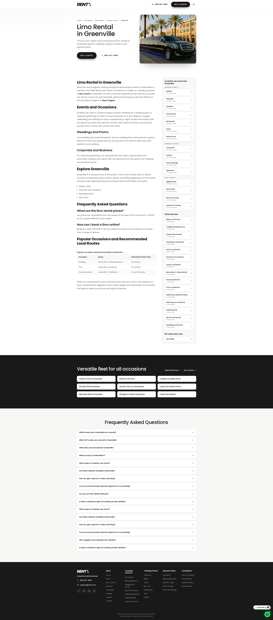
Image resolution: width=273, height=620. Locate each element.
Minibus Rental (130, 598)
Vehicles (109, 594)
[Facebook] (79, 591)
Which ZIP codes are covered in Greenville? (98, 440)
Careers (109, 597)
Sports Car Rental (131, 590)
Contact (109, 601)
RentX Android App (170, 590)
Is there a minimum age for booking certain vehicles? (102, 501)
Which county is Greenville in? (92, 455)
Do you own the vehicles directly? (94, 494)
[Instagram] (89, 591)
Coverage (109, 590)
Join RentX (167, 575)
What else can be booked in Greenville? (96, 447)
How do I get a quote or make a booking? (97, 478)
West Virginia (99, 20)
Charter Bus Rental (132, 594)
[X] (84, 591)
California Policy (188, 582)
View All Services (171, 370)
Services (109, 586)
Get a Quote (180, 4)
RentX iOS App (168, 586)
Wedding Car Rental (130, 586)
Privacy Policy (187, 579)
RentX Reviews (187, 586)
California (147, 575)
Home (79, 20)
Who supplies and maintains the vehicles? (97, 540)
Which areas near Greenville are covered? (97, 432)
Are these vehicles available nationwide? (97, 471)
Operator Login (168, 582)
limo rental (84, 94)
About (108, 579)
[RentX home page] (84, 4)
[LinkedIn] (94, 591)
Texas (146, 582)
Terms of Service (188, 575)
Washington (148, 590)
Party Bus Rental (131, 581)
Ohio (145, 594)
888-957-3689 (161, 4)
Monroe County (112, 20)
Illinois (146, 579)
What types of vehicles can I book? (94, 463)
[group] (117, 263)
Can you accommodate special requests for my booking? (104, 486)
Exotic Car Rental (131, 601)
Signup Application (170, 579)
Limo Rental (88, 20)
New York (147, 586)
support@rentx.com (88, 585)
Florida (146, 597)
